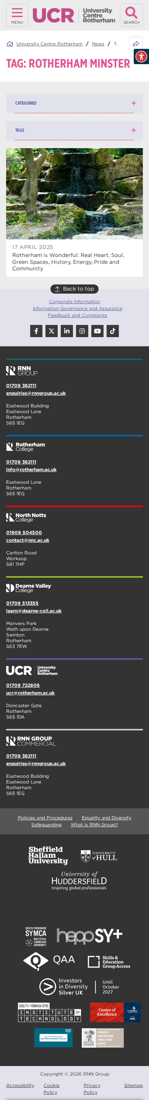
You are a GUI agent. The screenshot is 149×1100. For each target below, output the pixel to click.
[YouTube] (97, 331)
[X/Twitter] (51, 331)
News (98, 44)
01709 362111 (21, 385)
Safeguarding (46, 824)
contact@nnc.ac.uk (27, 540)
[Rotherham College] (74, 444)
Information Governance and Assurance (77, 308)
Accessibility (20, 1085)
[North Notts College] (74, 514)
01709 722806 (23, 685)
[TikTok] (113, 331)
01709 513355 (22, 603)
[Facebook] (36, 331)
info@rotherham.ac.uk (31, 469)
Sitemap (133, 1085)
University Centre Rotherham (49, 44)
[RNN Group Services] (74, 738)
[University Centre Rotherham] (74, 667)
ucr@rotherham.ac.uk (30, 693)
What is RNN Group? (94, 824)
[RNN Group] (74, 367)
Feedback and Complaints (77, 315)
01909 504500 (24, 532)
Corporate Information (74, 301)
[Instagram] (82, 331)
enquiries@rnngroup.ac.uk (36, 393)
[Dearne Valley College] (74, 585)
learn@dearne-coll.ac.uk (34, 611)
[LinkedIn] (67, 331)
